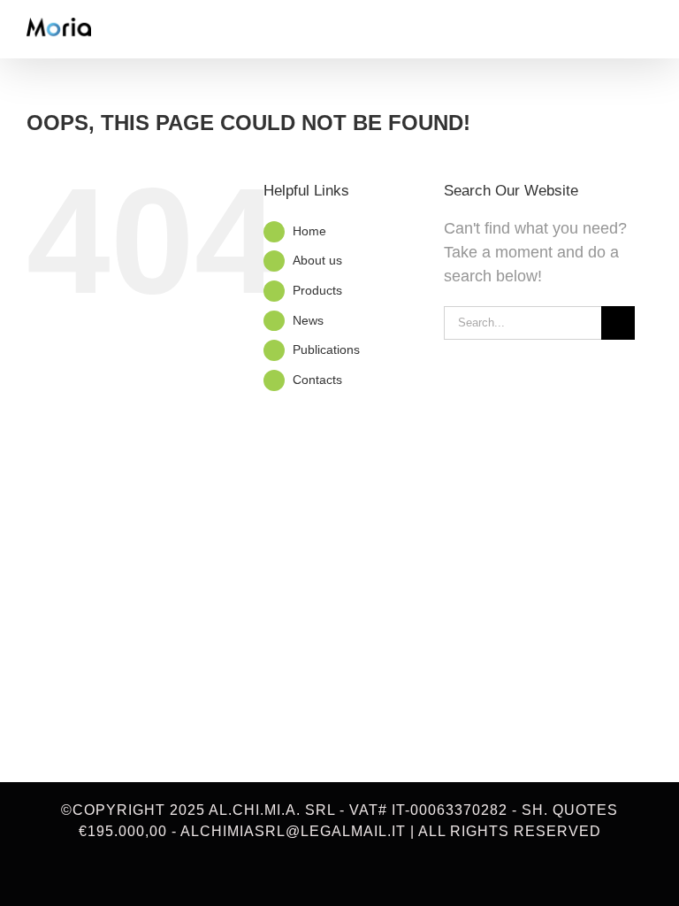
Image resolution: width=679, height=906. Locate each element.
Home (309, 231)
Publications (326, 349)
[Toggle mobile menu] (645, 31)
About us (317, 260)
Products (317, 290)
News (308, 320)
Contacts (317, 379)
